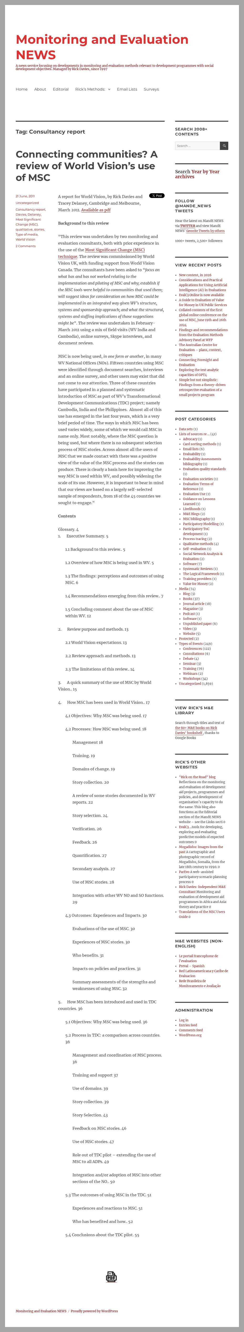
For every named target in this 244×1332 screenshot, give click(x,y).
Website (189, 634)
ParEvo (184, 872)
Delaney (34, 214)
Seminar (189, 664)
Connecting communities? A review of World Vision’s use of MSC (87, 165)
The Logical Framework (201, 574)
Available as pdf (96, 210)
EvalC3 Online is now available (201, 295)
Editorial (61, 89)
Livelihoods (192, 509)
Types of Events (191, 644)
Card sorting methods (199, 444)
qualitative (24, 229)
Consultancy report (30, 209)
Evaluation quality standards (204, 469)
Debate (188, 659)
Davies (21, 214)
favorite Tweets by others (205, 231)
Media (183, 589)
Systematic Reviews (198, 569)
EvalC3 (184, 827)
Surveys (151, 89)
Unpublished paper (197, 624)
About (40, 89)
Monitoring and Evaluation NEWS (41, 1311)
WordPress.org (190, 1035)
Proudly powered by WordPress (94, 1311)
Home (22, 89)
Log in (183, 1020)
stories (39, 229)
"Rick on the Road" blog (197, 777)
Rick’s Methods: (90, 89)
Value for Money (195, 584)
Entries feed (188, 1025)
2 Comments (26, 246)
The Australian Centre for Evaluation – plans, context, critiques (200, 350)
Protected (186, 639)
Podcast (189, 614)
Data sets (186, 429)
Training (189, 669)
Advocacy (190, 439)
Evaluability (191, 454)
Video (187, 629)
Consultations (193, 654)
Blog (186, 594)
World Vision (25, 239)
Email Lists (127, 89)
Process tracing (195, 539)
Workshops (192, 679)
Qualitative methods (198, 544)
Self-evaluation (194, 549)
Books (188, 599)
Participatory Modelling (201, 524)
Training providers (197, 579)
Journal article (193, 604)
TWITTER (187, 226)
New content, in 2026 (195, 275)
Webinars (190, 674)
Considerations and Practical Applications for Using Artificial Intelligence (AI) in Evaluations (203, 285)
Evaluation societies (198, 479)
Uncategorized (27, 203)
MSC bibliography (196, 519)
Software (190, 564)
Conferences (192, 649)
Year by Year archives (197, 174)
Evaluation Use (194, 494)
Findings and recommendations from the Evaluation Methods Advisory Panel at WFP (203, 335)
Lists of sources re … (194, 434)
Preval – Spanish (192, 966)
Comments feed (191, 1030)
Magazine (190, 609)
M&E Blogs (191, 514)
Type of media (27, 234)
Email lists (191, 449)
